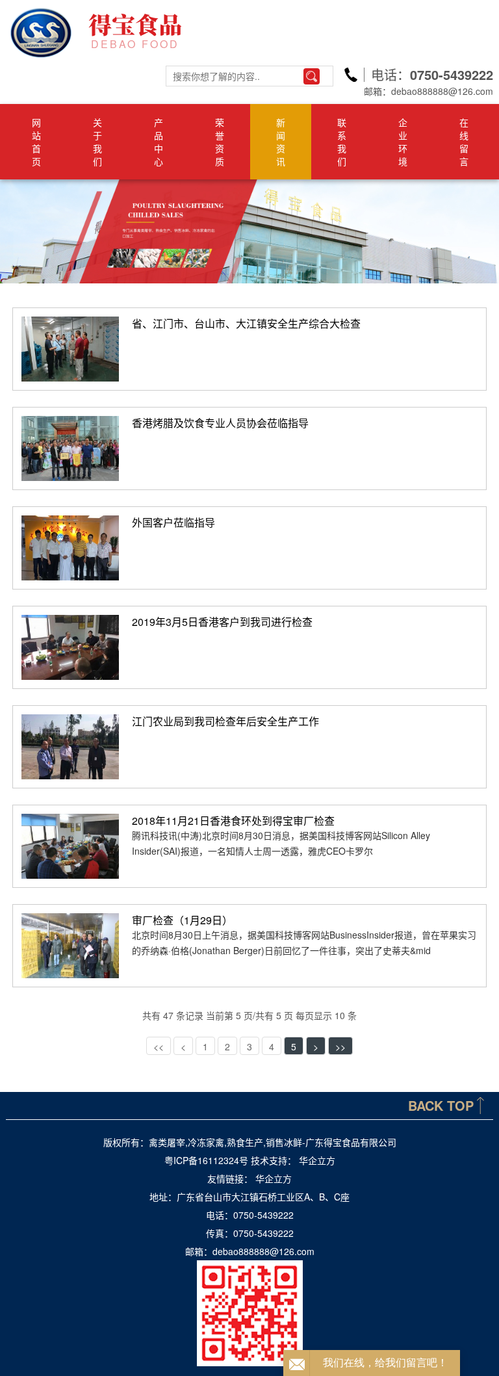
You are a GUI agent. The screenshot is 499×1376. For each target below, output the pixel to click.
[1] (249, 231)
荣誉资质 (219, 142)
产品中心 (158, 142)
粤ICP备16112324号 (206, 1160)
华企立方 (317, 1160)
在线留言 (463, 142)
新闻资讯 (280, 142)
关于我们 (97, 142)
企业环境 (402, 142)
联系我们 (341, 142)
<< (158, 1046)
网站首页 (36, 142)
